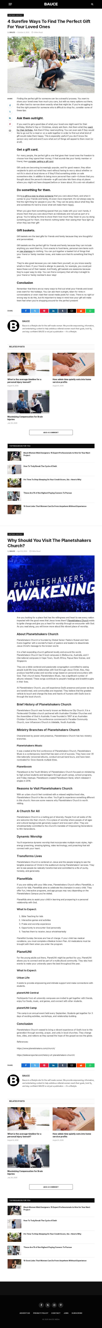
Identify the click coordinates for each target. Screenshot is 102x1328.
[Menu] (10, 4)
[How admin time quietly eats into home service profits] (74, 364)
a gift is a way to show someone (38, 196)
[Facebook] (9, 105)
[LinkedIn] (9, 117)
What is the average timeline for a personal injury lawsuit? (24, 380)
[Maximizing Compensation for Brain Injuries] (28, 402)
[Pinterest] (9, 124)
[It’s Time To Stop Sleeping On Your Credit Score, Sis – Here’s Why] (14, 482)
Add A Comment (51, 432)
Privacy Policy (40, 1313)
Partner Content (15, 15)
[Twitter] (9, 111)
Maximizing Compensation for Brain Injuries (25, 418)
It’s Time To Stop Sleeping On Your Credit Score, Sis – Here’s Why (52, 479)
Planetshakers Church (78, 620)
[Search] (92, 4)
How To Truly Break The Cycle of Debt (40, 466)
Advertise (25, 1313)
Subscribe (77, 1313)
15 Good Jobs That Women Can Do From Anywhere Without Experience (55, 506)
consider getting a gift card (40, 161)
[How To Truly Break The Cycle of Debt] (14, 469)
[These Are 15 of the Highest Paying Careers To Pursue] (14, 496)
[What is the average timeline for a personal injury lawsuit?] (28, 364)
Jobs (66, 1313)
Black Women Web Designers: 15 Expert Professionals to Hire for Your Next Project (57, 454)
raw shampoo (26, 251)
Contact (55, 1313)
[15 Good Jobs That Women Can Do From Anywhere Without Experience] (14, 509)
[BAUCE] (51, 4)
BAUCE (12, 32)
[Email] (9, 130)
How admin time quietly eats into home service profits (72, 380)
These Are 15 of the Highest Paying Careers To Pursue (48, 493)
